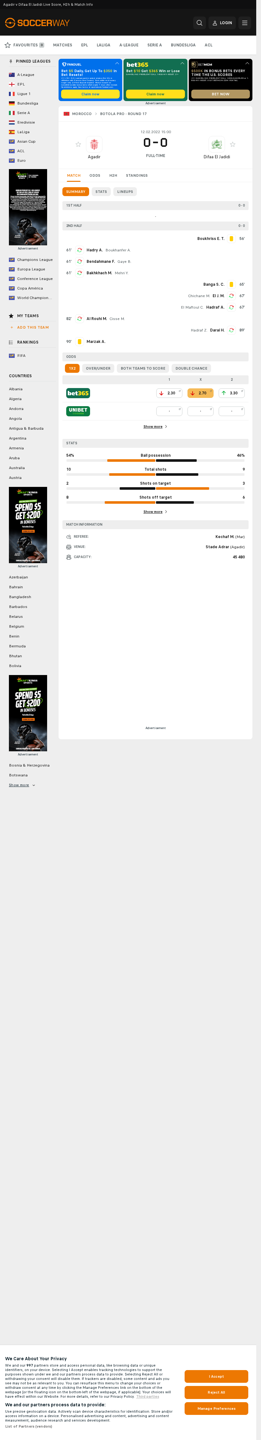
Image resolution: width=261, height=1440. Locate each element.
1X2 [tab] (72, 368)
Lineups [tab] (125, 191)
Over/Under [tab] (98, 368)
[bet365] (78, 393)
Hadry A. (95, 250)
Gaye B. (124, 261)
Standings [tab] (137, 175)
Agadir (94, 157)
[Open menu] (244, 23)
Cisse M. (117, 318)
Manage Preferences (216, 1408)
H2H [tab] (113, 175)
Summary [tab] (75, 191)
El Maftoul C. (192, 307)
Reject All (216, 1392)
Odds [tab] (94, 175)
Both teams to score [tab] (143, 368)
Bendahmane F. (101, 261)
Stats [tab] (101, 191)
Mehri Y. (122, 273)
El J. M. (218, 295)
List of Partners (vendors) (28, 1426)
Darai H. (217, 330)
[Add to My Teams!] (78, 144)
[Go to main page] (49, 23)
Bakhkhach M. (99, 273)
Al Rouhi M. (97, 318)
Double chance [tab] (191, 368)
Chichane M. (199, 295)
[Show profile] (94, 144)
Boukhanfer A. (118, 250)
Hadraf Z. (199, 330)
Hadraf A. (215, 307)
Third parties (147, 1396)
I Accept (216, 1376)
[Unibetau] (78, 411)
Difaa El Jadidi (216, 157)
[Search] (199, 23)
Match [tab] (74, 175)
